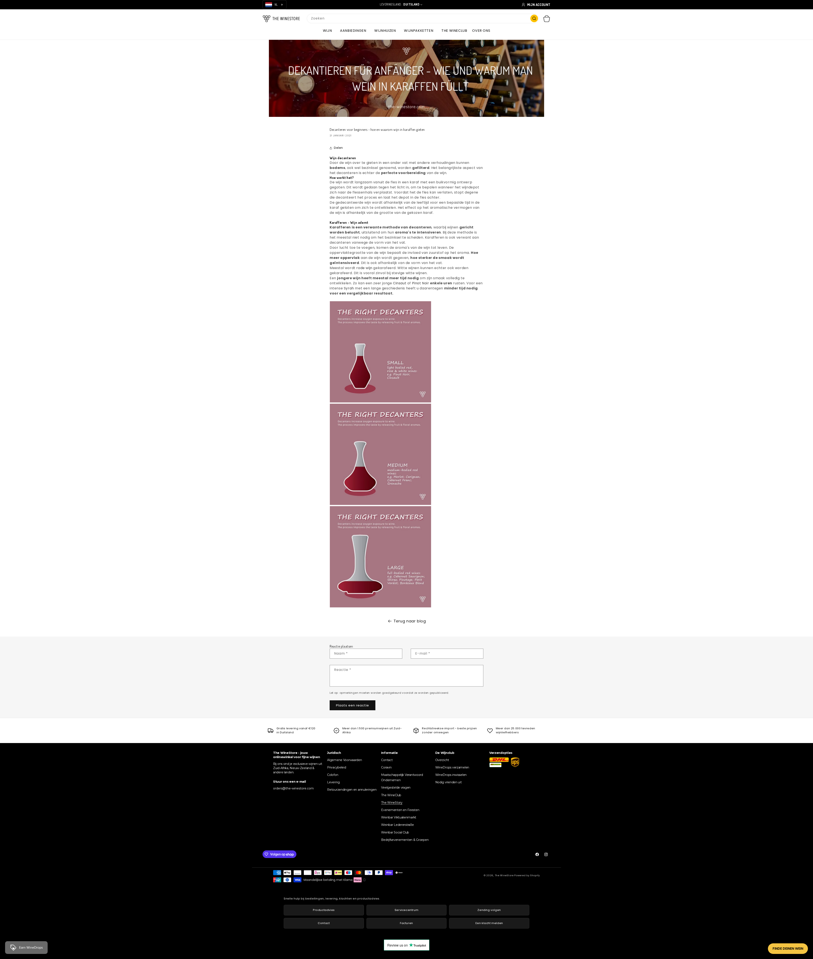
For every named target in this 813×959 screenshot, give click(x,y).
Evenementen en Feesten (400, 810)
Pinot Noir (420, 283)
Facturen (406, 923)
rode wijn (364, 267)
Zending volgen (489, 910)
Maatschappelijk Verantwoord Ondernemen (402, 777)
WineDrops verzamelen (452, 767)
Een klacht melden (489, 923)
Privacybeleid (336, 767)
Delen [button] (338, 148)
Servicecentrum (406, 910)
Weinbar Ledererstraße (397, 825)
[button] (328, 30)
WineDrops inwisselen (451, 775)
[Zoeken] (534, 18)
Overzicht (442, 760)
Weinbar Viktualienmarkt (398, 817)
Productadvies (324, 910)
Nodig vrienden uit (448, 782)
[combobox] (423, 18)
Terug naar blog (410, 621)
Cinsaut (399, 283)
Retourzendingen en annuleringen (351, 790)
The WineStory (391, 802)
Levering (333, 782)
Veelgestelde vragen (396, 787)
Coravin (386, 767)
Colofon (332, 775)
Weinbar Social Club (395, 832)
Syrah (349, 288)
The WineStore (504, 875)
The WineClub (391, 795)
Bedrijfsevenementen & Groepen (405, 840)
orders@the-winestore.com (293, 788)
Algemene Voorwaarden (344, 760)
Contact (387, 760)
